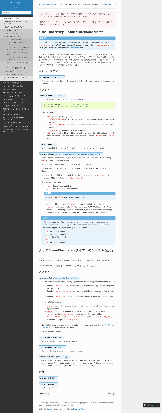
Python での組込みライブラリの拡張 (16, 78)
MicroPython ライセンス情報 (13, 92)
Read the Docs (78, 409)
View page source (108, 4)
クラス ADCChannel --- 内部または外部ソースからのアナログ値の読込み (18, 48)
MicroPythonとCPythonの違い (13, 86)
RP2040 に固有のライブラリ (15, 71)
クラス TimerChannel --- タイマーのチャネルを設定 (18, 58)
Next (110, 394)
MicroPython (17, 3)
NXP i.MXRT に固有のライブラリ (16, 68)
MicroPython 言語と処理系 (12, 83)
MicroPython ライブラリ (11, 18)
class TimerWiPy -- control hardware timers (17, 53)
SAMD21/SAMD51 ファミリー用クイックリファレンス (16, 130)
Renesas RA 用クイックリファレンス (15, 126)
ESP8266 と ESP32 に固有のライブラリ (18, 64)
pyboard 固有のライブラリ (14, 33)
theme (60, 409)
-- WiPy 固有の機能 (14, 39)
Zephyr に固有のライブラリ (14, 74)
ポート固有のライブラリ (12, 30)
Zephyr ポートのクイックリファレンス (16, 123)
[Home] (39, 4)
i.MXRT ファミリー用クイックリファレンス (16, 110)
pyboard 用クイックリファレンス (14, 96)
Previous (45, 394)
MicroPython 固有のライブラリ (14, 27)
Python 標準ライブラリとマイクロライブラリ (16, 23)
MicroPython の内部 (9, 89)
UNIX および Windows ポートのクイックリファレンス (16, 118)
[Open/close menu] (1, 18)
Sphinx (49, 409)
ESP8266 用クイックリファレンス (14, 99)
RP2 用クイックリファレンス (13, 106)
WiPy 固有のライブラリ (13, 36)
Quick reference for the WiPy (12, 114)
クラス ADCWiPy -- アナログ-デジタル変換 (18, 43)
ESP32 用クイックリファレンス (13, 102)
